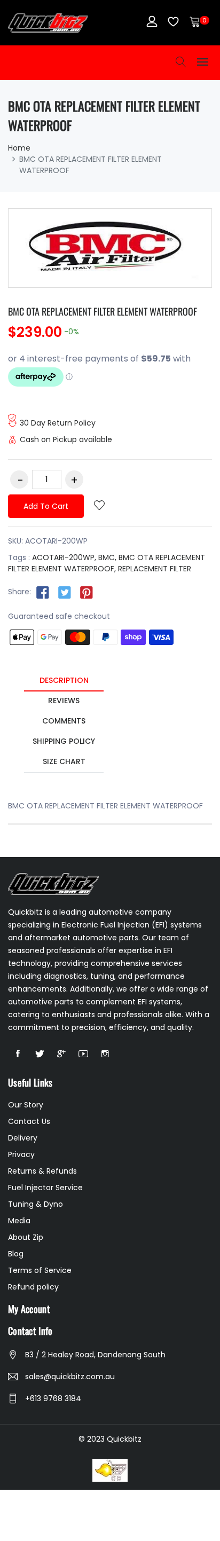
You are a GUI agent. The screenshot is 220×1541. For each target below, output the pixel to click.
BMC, (107, 557)
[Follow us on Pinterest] (86, 592)
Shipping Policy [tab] (64, 741)
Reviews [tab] (64, 700)
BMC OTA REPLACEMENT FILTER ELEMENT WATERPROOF (102, 311)
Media (19, 1220)
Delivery (22, 1138)
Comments (63, 721)
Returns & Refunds (42, 1171)
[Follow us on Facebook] (42, 592)
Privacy (21, 1154)
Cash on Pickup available (66, 439)
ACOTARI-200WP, (64, 557)
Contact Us (29, 1121)
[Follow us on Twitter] (64, 592)
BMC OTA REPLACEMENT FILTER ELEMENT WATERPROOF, (106, 563)
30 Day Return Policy (58, 423)
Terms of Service (40, 1270)
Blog (15, 1253)
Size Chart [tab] (64, 761)
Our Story (25, 1104)
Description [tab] (64, 680)
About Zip (25, 1237)
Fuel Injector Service (45, 1187)
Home (19, 148)
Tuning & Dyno (35, 1204)
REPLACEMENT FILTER (154, 568)
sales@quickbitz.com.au (70, 1376)
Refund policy (33, 1286)
